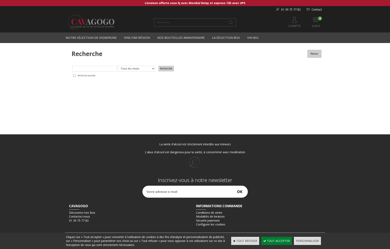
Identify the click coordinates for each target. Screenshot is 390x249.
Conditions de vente (209, 213)
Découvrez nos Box (82, 213)
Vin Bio (253, 38)
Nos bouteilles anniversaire (181, 38)
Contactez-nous (79, 216)
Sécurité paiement (208, 220)
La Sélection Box (226, 38)
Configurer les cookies (210, 224)
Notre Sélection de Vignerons (91, 38)
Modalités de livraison (210, 216)
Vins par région (137, 38)
